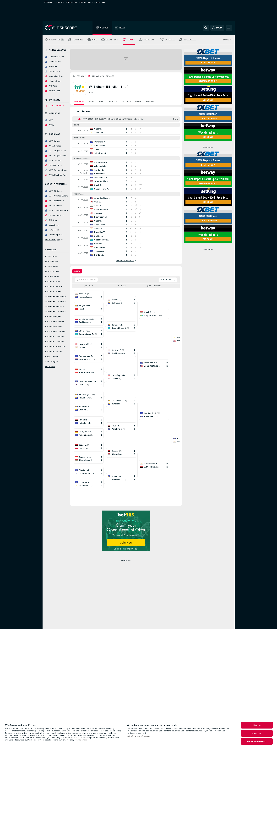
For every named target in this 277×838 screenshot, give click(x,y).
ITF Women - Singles (103, 76)
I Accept (257, 725)
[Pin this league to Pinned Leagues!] (126, 86)
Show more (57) (52, 239)
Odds (91, 101)
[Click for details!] (126, 130)
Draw (138, 101)
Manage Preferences (256, 741)
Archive (150, 101)
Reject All (256, 733)
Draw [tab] (77, 271)
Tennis (80, 76)
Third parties (81, 740)
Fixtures (126, 101)
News (101, 101)
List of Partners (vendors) (139, 736)
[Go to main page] (63, 27)
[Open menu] (229, 28)
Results (113, 101)
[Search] (206, 28)
